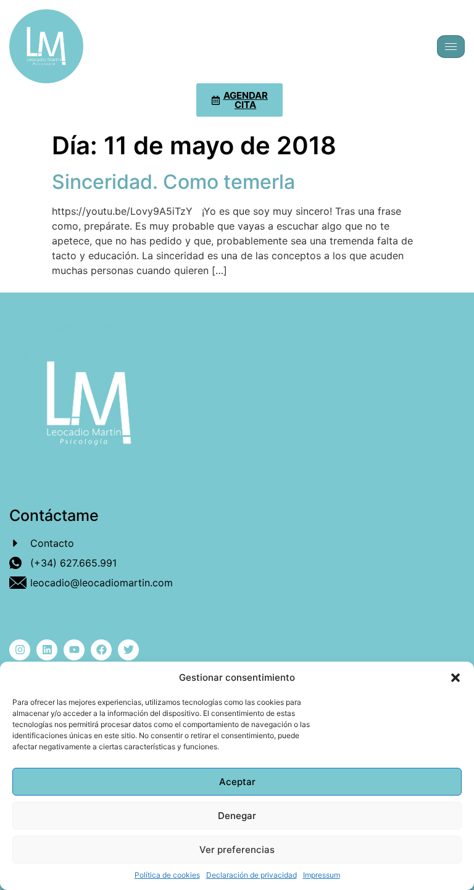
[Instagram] (19, 649)
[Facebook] (101, 649)
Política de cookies (167, 875)
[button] (455, 678)
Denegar (237, 815)
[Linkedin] (46, 649)
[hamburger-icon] (451, 46)
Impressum (321, 875)
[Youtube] (74, 649)
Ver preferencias (237, 849)
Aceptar (237, 782)
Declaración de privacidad (251, 875)
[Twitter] (128, 649)
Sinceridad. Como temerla (173, 182)
